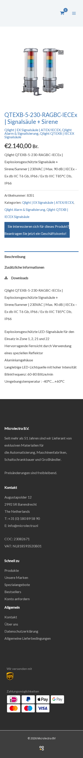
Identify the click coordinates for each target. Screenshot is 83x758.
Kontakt (10, 617)
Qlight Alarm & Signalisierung (38, 131)
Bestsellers (12, 592)
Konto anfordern (17, 599)
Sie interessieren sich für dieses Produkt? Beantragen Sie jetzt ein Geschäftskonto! (36, 230)
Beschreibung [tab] (14, 256)
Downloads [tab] (19, 278)
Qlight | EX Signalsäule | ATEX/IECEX (32, 130)
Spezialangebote (17, 584)
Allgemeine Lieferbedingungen (27, 638)
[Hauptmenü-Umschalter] (74, 13)
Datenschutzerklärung (21, 631)
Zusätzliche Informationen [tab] (24, 267)
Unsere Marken (16, 577)
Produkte (11, 570)
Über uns (11, 624)
